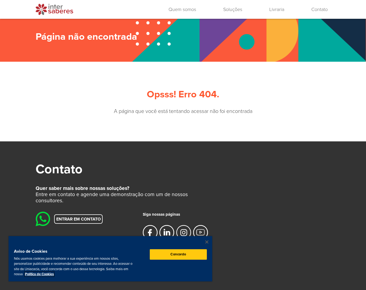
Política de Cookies (39, 274)
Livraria (276, 9)
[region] (110, 258)
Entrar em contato (78, 219)
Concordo (178, 254)
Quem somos (182, 9)
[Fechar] (206, 242)
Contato (319, 9)
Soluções (232, 9)
